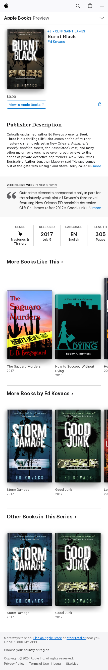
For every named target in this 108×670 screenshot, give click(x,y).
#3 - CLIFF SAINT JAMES (66, 31)
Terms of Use (39, 663)
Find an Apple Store (47, 638)
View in (24, 105)
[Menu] (102, 6)
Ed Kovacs (56, 41)
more (97, 166)
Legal (57, 663)
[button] (78, 6)
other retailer (76, 638)
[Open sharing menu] (99, 104)
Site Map (72, 663)
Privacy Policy (14, 663)
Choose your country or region (26, 650)
